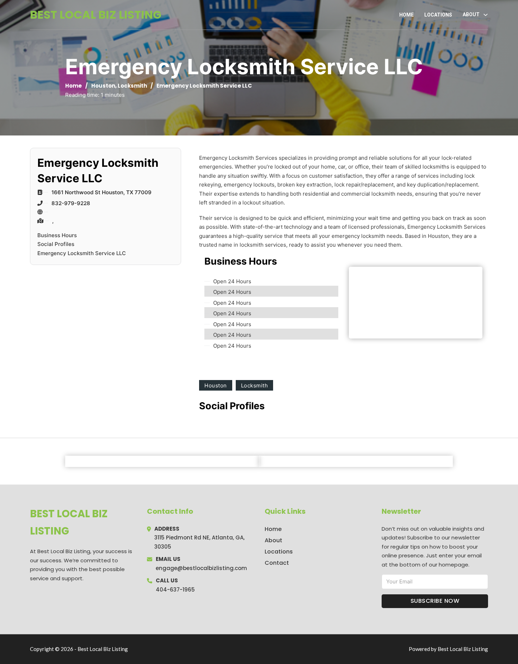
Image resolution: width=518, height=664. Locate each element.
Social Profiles (55, 244)
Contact (277, 563)
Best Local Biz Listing (95, 15)
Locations (438, 15)
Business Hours (57, 235)
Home (406, 15)
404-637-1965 (175, 589)
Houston (103, 85)
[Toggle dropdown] (485, 14)
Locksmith (132, 85)
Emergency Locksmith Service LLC (81, 253)
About (273, 540)
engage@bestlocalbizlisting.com (201, 568)
